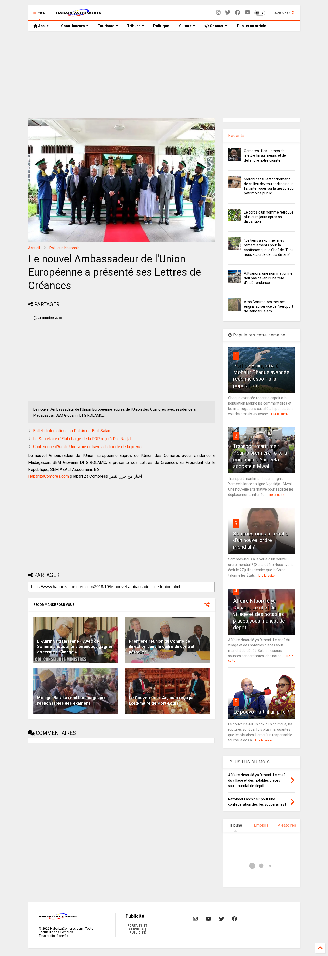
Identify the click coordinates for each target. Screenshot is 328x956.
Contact (216, 26)
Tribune (133, 26)
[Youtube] (248, 13)
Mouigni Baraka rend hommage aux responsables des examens (71, 700)
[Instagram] (218, 13)
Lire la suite (279, 414)
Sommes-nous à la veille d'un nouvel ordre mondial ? (260, 540)
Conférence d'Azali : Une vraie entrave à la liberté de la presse (88, 446)
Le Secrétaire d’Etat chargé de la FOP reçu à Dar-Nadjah (82, 438)
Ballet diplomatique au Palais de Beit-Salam (72, 430)
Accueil (44, 26)
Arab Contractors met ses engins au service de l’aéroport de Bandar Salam (268, 306)
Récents (236, 135)
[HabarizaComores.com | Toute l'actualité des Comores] (79, 14)
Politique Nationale (64, 248)
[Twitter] (227, 13)
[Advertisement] (164, 74)
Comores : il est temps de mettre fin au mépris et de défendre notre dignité (265, 155)
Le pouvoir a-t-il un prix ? (261, 712)
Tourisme (106, 26)
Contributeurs (73, 26)
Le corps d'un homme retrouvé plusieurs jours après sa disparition (268, 217)
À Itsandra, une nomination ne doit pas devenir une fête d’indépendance (268, 278)
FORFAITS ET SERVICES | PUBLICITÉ (137, 929)
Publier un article (251, 26)
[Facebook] (237, 13)
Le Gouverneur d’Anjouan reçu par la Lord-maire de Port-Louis (164, 700)
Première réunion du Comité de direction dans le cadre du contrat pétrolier (161, 646)
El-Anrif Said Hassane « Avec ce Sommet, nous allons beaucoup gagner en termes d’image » (75, 646)
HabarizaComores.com (48, 476)
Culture (185, 26)
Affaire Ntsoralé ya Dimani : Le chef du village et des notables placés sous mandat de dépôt (259, 614)
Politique (161, 26)
